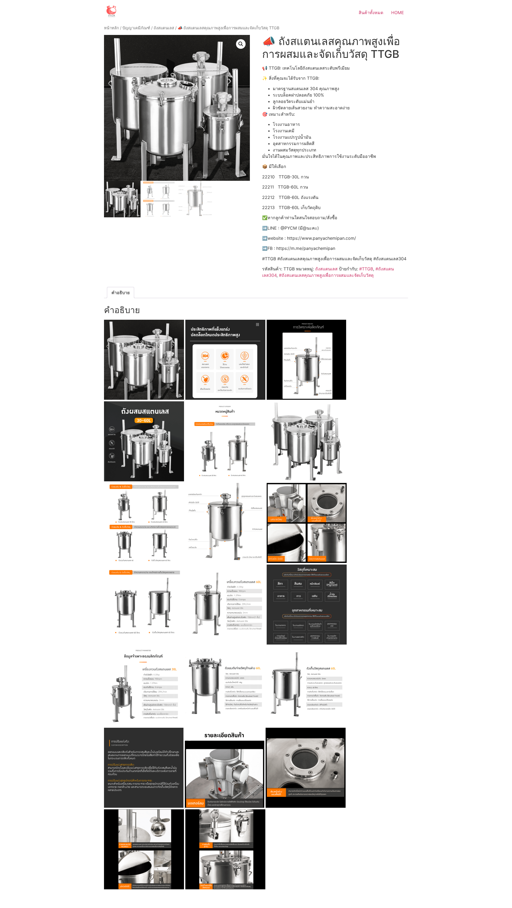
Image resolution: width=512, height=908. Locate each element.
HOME (397, 12)
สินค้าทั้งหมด (371, 12)
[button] (241, 44)
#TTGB (366, 268)
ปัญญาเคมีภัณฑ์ (136, 28)
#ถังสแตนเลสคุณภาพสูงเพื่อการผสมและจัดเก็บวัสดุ (326, 275)
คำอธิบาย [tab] (120, 292)
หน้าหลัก (111, 28)
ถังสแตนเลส (164, 28)
